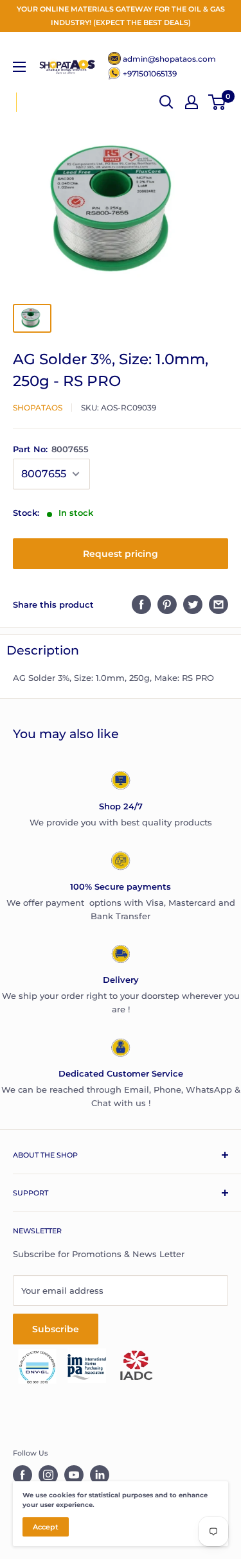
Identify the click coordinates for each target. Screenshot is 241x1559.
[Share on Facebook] (141, 604)
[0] (218, 102)
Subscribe (55, 1329)
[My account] (191, 102)
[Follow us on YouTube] (74, 1474)
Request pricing (120, 553)
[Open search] (166, 102)
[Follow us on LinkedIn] (99, 1474)
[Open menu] (19, 67)
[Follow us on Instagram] (48, 1474)
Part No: (51, 449)
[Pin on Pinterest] (167, 604)
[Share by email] (218, 604)
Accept (45, 1526)
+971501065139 (150, 73)
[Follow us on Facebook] (22, 1474)
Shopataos (37, 407)
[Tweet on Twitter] (192, 604)
